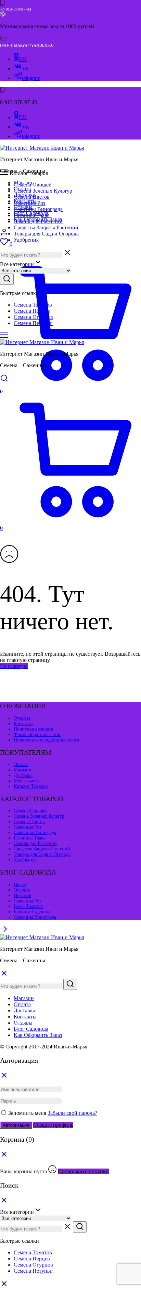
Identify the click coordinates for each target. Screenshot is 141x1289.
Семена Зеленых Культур (43, 191)
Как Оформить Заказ (38, 1035)
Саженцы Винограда (38, 209)
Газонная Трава (32, 215)
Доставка (23, 775)
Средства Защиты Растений (46, 227)
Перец (20, 884)
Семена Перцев (32, 311)
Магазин (22, 769)
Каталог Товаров (31, 786)
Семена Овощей (33, 184)
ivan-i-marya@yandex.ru (27, 45)
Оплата (21, 764)
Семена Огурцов (33, 317)
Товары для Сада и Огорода (46, 233)
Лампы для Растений (38, 221)
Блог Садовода (31, 1029)
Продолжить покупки (83, 1171)
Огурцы (22, 890)
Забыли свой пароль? (72, 1113)
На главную (14, 666)
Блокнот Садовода (32, 911)
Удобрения (26, 240)
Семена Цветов (32, 197)
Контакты (23, 723)
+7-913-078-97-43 (15, 9)
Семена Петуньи (33, 323)
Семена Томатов (33, 305)
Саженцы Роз (29, 203)
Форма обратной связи (37, 734)
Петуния (22, 895)
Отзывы (22, 718)
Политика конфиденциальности (46, 740)
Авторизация (16, 1125)
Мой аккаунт (27, 780)
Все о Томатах (28, 906)
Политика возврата (33, 729)
